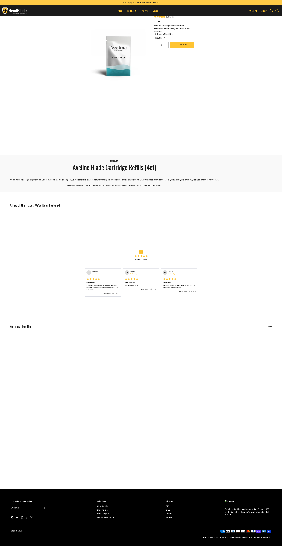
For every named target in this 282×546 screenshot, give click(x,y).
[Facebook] (12, 517)
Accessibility (246, 537)
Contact (155, 10)
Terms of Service (266, 537)
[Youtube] (17, 517)
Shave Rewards (102, 510)
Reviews (169, 517)
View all (269, 326)
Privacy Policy (255, 537)
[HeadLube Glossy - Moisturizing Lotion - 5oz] (174, 439)
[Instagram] (22, 517)
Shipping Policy (208, 537)
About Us (145, 10)
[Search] (271, 10)
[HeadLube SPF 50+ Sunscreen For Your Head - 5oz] (108, 439)
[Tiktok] (27, 517)
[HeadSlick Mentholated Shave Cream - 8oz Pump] (174, 364)
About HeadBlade (103, 506)
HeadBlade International (105, 517)
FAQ (167, 506)
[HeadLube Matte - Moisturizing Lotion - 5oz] (42, 439)
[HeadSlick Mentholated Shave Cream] (108, 364)
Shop (120, 10)
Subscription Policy (235, 537)
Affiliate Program (103, 513)
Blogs (168, 510)
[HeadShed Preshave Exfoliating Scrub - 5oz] (42, 364)
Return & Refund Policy (221, 537)
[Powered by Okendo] (90, 265)
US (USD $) (253, 10)
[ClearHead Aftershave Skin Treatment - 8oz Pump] (240, 364)
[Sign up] (44, 508)
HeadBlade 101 (132, 10)
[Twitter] (31, 517)
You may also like (20, 326)
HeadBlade (19, 531)
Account (264, 10)
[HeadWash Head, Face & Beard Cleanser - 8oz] (240, 439)
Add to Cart (182, 45)
